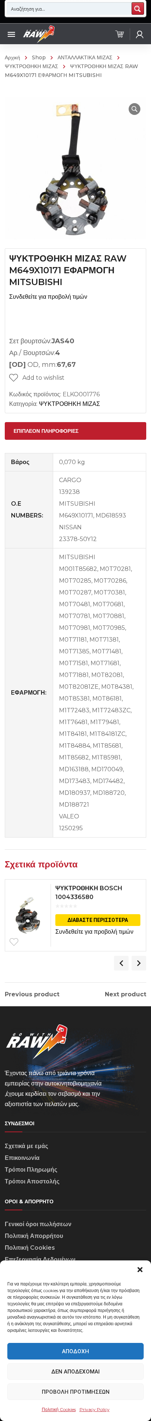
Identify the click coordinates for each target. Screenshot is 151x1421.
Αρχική (12, 57)
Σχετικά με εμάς (26, 1146)
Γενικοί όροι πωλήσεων (38, 1224)
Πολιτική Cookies (59, 1409)
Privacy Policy (95, 1409)
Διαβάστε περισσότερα (97, 920)
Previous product (32, 994)
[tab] (75, 431)
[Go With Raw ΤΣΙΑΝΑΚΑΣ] (38, 34)
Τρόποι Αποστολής (32, 1181)
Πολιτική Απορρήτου (34, 1235)
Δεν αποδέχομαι (75, 1371)
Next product (125, 994)
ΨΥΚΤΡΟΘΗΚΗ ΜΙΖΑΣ (69, 403)
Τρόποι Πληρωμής (31, 1169)
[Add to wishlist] (14, 942)
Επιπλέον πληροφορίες (46, 431)
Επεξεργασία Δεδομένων (40, 1259)
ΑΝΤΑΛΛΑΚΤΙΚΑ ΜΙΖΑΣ (85, 57)
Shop (39, 57)
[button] (140, 1269)
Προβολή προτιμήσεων (76, 1392)
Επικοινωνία (22, 1157)
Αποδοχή (75, 1351)
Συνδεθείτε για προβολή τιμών (48, 296)
